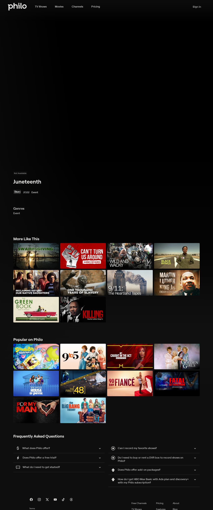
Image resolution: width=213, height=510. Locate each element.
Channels (77, 6)
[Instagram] (39, 500)
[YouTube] (55, 500)
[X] (47, 500)
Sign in (197, 6)
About (176, 503)
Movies (59, 6)
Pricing (95, 6)
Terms (32, 508)
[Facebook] (31, 500)
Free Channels (139, 503)
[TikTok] (63, 500)
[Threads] (71, 500)
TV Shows (41, 6)
